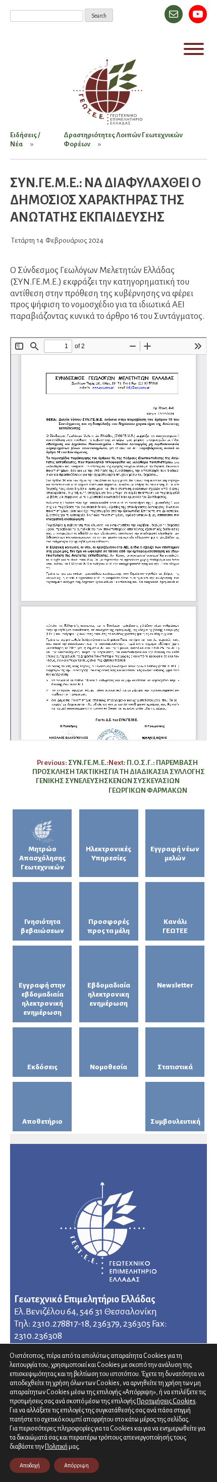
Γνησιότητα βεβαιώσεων (42, 926)
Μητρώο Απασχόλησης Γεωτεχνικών (42, 858)
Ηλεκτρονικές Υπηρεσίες (108, 853)
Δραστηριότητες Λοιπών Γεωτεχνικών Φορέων (123, 139)
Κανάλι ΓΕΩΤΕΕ (175, 926)
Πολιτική (56, 1446)
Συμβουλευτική (175, 1121)
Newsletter (175, 985)
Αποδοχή (30, 1465)
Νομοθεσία (108, 1067)
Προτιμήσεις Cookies (166, 1401)
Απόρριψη (76, 1465)
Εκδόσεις (42, 1067)
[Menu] (194, 49)
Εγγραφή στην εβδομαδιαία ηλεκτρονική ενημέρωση (42, 998)
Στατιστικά (175, 1067)
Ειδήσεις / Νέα (25, 139)
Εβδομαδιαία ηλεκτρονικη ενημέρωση (108, 994)
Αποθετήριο (42, 1121)
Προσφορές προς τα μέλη (108, 926)
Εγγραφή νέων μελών (174, 853)
